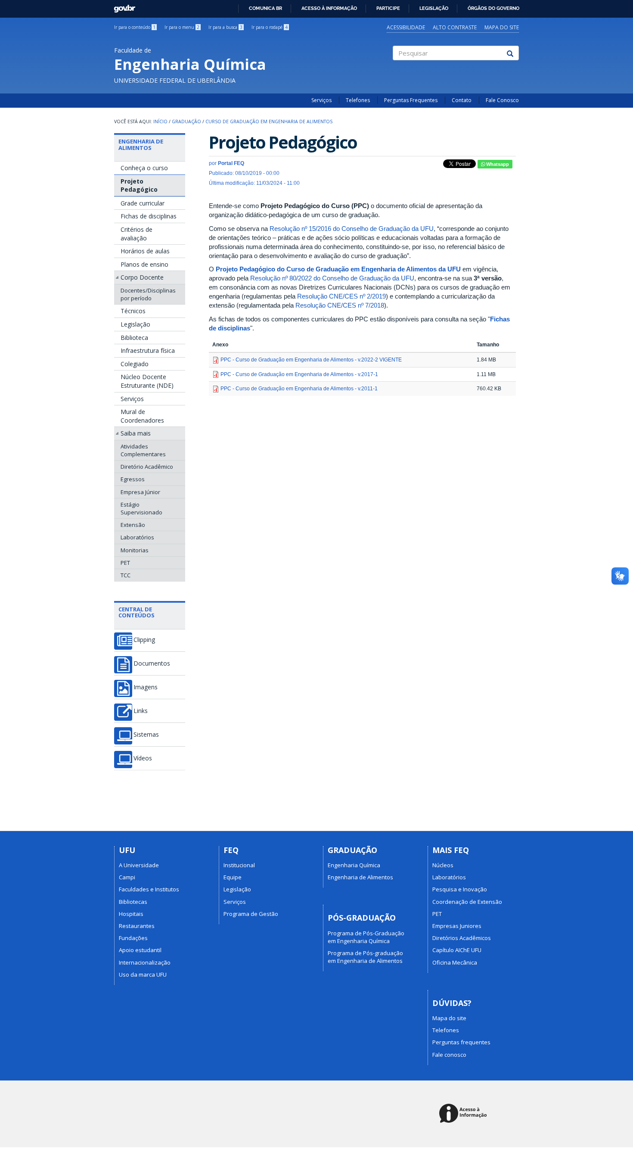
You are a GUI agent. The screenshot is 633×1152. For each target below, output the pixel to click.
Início (160, 121)
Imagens (145, 687)
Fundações (133, 938)
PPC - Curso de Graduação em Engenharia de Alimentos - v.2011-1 (299, 389)
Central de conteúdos (136, 612)
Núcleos (442, 865)
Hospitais (131, 914)
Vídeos (142, 758)
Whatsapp (497, 164)
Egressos (133, 479)
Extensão (133, 525)
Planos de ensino (144, 264)
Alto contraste (455, 27)
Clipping (144, 640)
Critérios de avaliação (136, 233)
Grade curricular (142, 203)
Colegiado (135, 364)
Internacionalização (145, 962)
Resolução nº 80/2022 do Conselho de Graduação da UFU (332, 278)
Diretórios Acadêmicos (461, 938)
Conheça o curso (144, 168)
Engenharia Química (354, 865)
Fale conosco (449, 1055)
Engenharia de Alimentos (140, 144)
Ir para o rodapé (269, 27)
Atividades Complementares (143, 450)
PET (125, 563)
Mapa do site (501, 27)
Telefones (358, 100)
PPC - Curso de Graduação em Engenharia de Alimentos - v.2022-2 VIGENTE (311, 360)
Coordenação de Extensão (467, 902)
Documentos (151, 663)
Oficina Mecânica (454, 962)
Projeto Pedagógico (139, 185)
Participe (388, 8)
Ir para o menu (181, 27)
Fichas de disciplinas (149, 216)
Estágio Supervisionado (141, 508)
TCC (125, 575)
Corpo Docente (142, 277)
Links (140, 711)
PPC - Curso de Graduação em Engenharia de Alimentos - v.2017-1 (299, 374)
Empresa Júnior (140, 492)
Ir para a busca (225, 27)
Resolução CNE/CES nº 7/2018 (339, 305)
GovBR (122, 6)
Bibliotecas (133, 902)
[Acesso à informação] (464, 1113)
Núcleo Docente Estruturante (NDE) (147, 381)
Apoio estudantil (140, 950)
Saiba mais (136, 433)
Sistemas (146, 735)
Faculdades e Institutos (149, 889)
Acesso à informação (329, 8)
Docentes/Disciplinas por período (148, 294)
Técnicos (133, 311)
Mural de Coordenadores (142, 416)
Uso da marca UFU (143, 974)
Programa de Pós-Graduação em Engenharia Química (366, 937)
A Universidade (139, 865)
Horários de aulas (145, 251)
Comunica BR (265, 8)
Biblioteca (134, 337)
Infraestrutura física (148, 350)
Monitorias (135, 550)
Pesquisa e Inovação (459, 889)
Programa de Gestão (250, 914)
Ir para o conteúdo (134, 27)
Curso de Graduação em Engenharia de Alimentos (268, 121)
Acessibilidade (406, 27)
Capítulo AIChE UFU (456, 950)
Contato (462, 100)
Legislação (433, 8)
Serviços (321, 100)
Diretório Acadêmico (147, 466)
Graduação (186, 121)
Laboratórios (137, 537)
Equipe (232, 877)
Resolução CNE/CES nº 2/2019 (341, 296)
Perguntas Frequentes (411, 100)
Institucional (239, 865)
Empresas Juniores (456, 926)
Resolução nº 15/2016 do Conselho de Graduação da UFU (352, 228)
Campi (127, 877)
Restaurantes (137, 926)
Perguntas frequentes (461, 1042)
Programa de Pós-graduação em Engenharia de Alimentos (365, 957)
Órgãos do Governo (493, 8)
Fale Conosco (502, 100)
